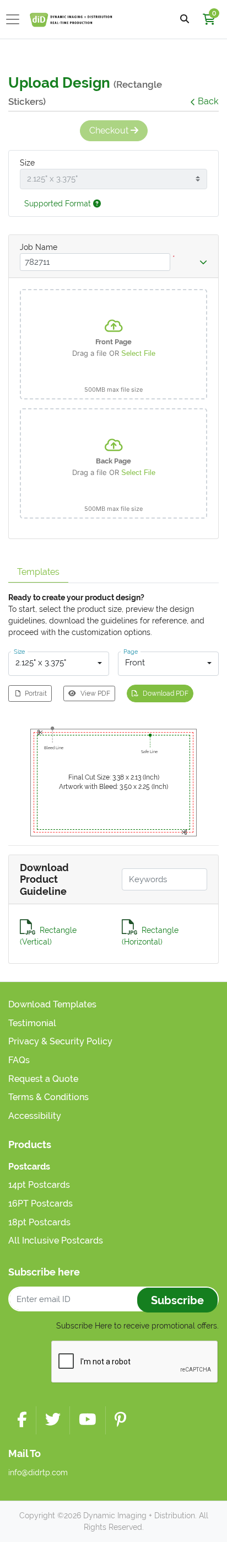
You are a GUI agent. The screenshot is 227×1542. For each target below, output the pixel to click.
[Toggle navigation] (16, 19)
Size (27, 162)
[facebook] (22, 1420)
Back (208, 101)
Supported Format (58, 203)
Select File (138, 353)
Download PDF (165, 693)
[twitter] (53, 1420)
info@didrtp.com (38, 1472)
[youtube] (87, 1420)
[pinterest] (120, 1420)
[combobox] (58, 664)
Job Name (38, 247)
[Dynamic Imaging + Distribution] (71, 19)
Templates (38, 572)
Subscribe (177, 1300)
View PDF (95, 693)
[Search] (185, 19)
